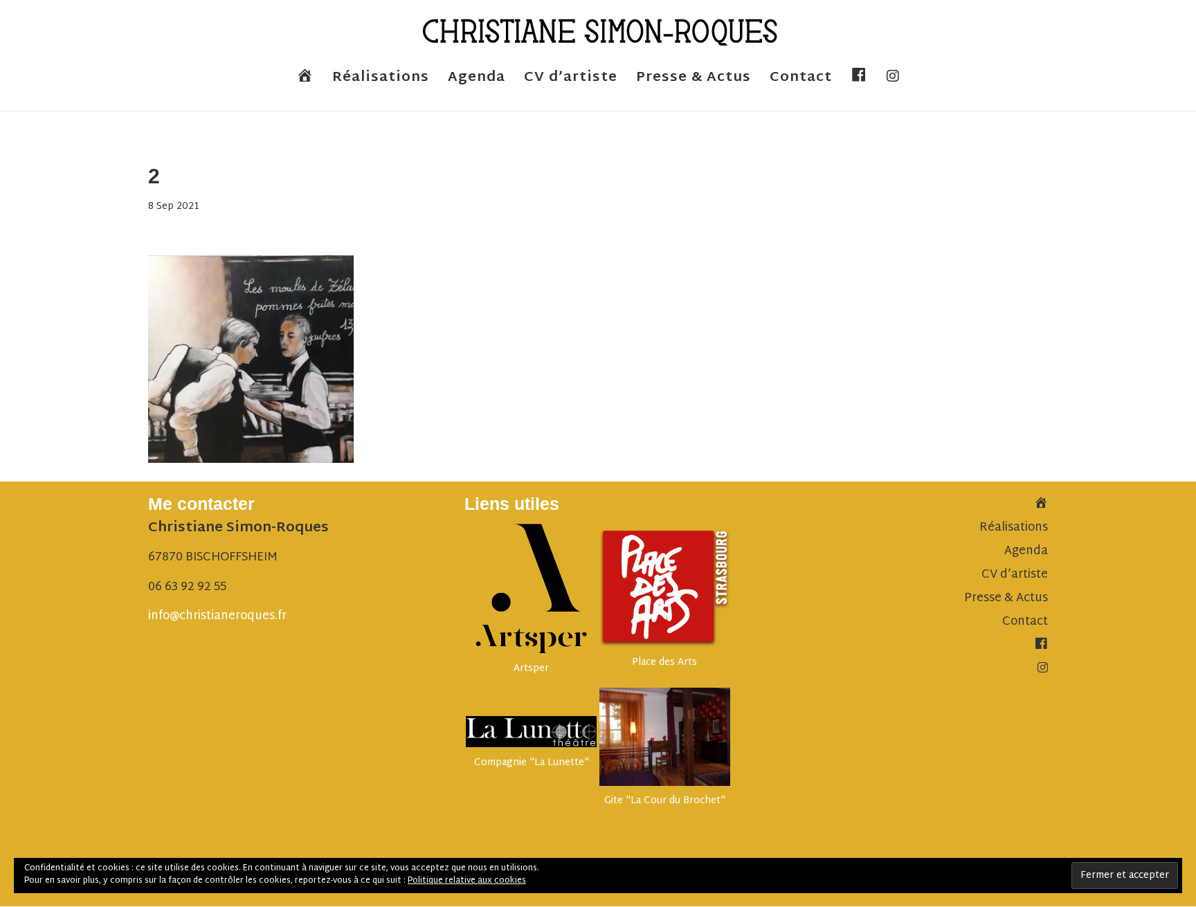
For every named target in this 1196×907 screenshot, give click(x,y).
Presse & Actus (693, 81)
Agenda (476, 81)
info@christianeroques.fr (217, 616)
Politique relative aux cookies (467, 880)
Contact (801, 81)
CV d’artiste (570, 81)
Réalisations (380, 81)
